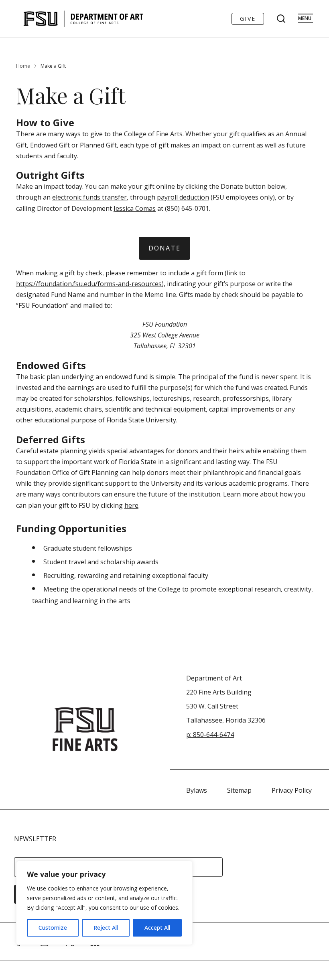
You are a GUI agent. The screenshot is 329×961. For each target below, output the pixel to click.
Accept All (157, 927)
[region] (104, 903)
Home (23, 66)
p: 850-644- (202, 734)
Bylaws (196, 790)
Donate (164, 248)
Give (248, 18)
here (131, 505)
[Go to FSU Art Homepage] (107, 19)
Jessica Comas (135, 208)
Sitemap (239, 790)
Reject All (105, 927)
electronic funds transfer (89, 197)
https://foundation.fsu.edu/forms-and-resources (89, 283)
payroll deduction (183, 197)
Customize (53, 927)
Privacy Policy (292, 790)
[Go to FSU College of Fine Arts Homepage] (85, 729)
